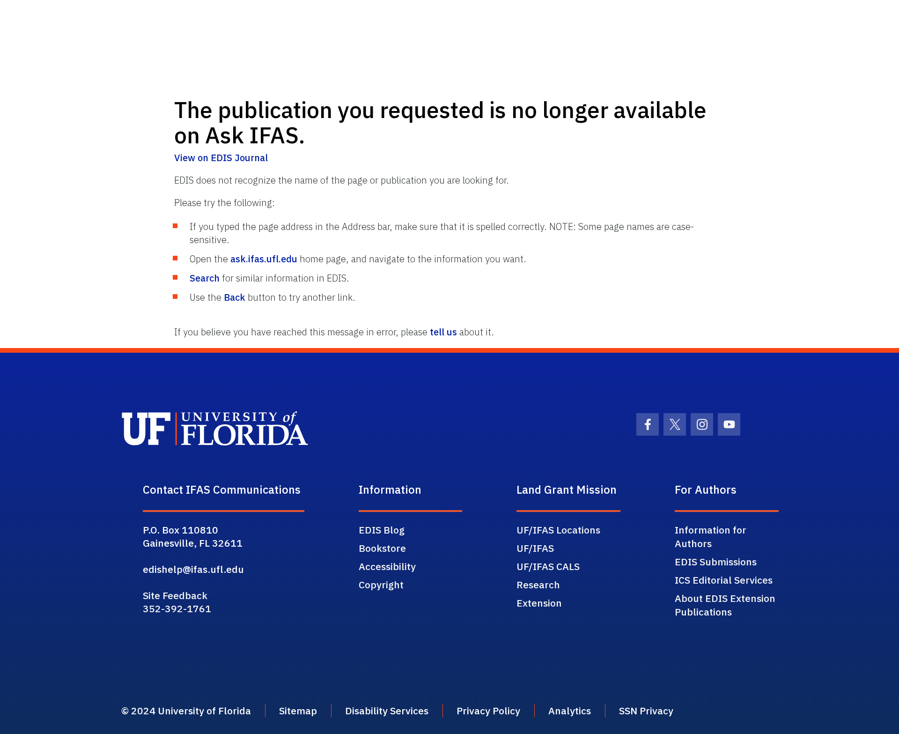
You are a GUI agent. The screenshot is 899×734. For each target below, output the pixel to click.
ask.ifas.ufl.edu (263, 258)
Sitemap (298, 710)
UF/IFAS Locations (558, 529)
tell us (443, 332)
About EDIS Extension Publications (725, 605)
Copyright (381, 584)
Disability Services (386, 710)
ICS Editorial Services (724, 579)
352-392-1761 (177, 608)
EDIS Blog (382, 529)
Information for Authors (710, 536)
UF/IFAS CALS (548, 566)
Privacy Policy (488, 710)
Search (205, 278)
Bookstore (382, 548)
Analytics (569, 710)
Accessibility (387, 566)
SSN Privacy (646, 710)
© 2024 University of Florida (186, 710)
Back (234, 297)
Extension (539, 602)
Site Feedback (175, 595)
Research (538, 584)
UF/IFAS (535, 548)
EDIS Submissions (716, 561)
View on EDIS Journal (221, 157)
